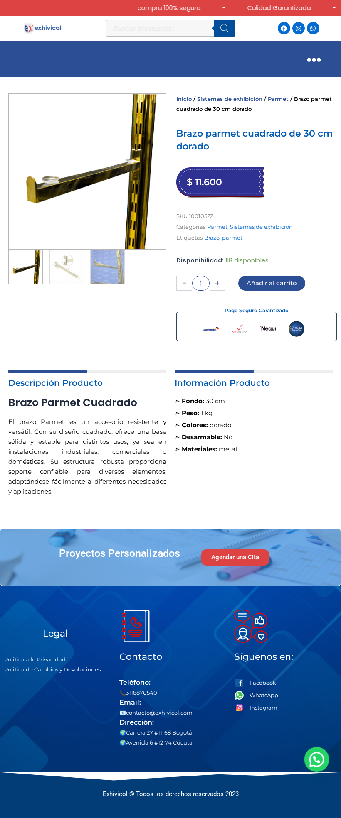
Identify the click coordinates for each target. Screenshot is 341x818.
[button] (315, 759)
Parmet (278, 99)
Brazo (212, 237)
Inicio (184, 99)
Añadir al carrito (272, 283)
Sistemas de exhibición (229, 99)
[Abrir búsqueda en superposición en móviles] (170, 28)
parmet (232, 237)
